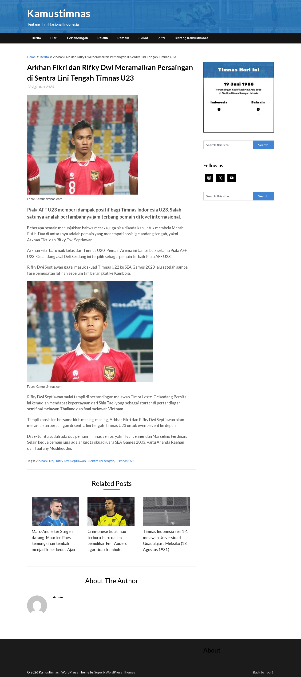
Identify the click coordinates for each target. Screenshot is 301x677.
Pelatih (102, 38)
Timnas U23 (126, 461)
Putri (161, 38)
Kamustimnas (58, 13)
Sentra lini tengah (101, 461)
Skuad (143, 38)
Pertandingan (77, 38)
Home (31, 57)
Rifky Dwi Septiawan (71, 461)
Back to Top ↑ (263, 672)
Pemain (123, 38)
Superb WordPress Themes (114, 672)
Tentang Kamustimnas (191, 38)
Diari (54, 38)
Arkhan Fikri (44, 461)
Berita (36, 38)
